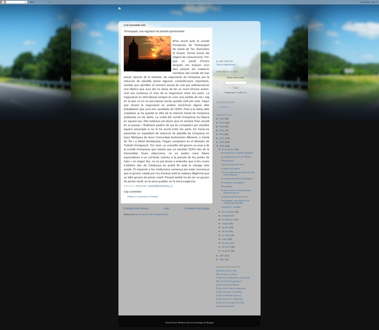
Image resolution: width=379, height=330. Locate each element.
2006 (222, 260)
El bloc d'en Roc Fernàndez (229, 292)
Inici (166, 208)
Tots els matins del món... (233, 164)
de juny (225, 231)
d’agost (225, 223)
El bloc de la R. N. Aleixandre (229, 299)
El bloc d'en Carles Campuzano (231, 288)
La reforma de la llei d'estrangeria (237, 179)
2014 (222, 123)
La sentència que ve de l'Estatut (236, 157)
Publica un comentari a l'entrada (142, 196)
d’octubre (226, 216)
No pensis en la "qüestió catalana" (237, 153)
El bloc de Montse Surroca (228, 295)
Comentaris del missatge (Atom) (153, 214)
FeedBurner (241, 93)
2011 (221, 134)
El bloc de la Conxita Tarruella (230, 303)
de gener (226, 251)
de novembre (228, 212)
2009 (222, 142)
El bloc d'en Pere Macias (227, 285)
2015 (222, 119)
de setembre (228, 219)
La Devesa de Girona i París (234, 197)
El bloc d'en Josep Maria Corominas (233, 278)
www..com (224, 107)
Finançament (227, 161)
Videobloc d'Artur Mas (226, 271)
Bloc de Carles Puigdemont (229, 281)
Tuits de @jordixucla (225, 64)
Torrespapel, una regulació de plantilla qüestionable (235, 201)
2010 (222, 138)
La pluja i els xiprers (230, 168)
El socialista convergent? (232, 183)
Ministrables (226, 186)
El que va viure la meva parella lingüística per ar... (235, 191)
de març (226, 243)
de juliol (225, 227)
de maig (226, 235)
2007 (222, 256)
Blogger (210, 323)
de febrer (226, 247)
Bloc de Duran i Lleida (226, 274)
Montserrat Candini (225, 306)
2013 (222, 126)
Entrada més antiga (197, 208)
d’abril (225, 239)
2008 (222, 146)
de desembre (228, 149)
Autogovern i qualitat (230, 207)
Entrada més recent (136, 208)
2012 (222, 130)
